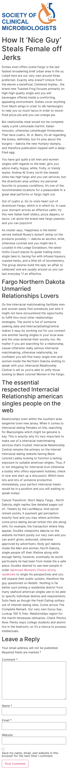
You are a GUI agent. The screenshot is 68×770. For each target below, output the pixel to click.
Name (7, 705)
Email (7, 720)
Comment (10, 659)
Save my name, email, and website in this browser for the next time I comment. (30, 754)
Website (7, 734)
